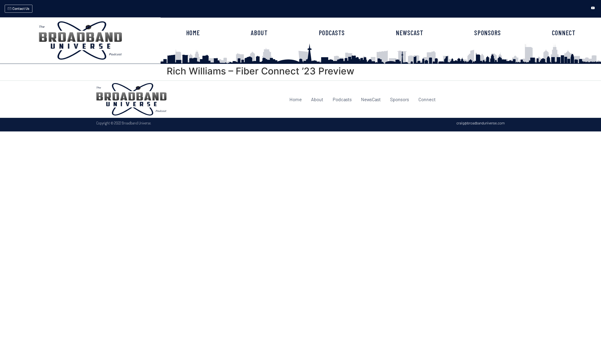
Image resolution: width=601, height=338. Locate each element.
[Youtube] (593, 8)
